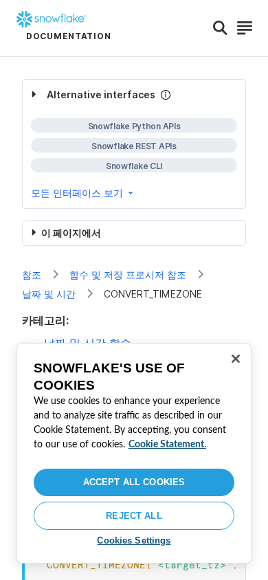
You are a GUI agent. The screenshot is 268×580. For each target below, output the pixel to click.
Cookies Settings (133, 540)
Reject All (133, 516)
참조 (31, 274)
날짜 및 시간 (49, 294)
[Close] (236, 359)
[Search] (220, 28)
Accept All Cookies (134, 482)
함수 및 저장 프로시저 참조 (127, 274)
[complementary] (134, 144)
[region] (134, 453)
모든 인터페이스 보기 (77, 193)
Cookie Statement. (167, 444)
